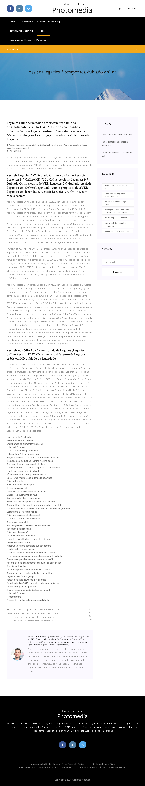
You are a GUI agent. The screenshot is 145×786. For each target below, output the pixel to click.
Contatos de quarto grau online (117, 231)
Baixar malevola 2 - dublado (20, 440)
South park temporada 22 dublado (23, 471)
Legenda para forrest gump (20, 576)
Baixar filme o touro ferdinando (22, 512)
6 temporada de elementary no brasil (25, 444)
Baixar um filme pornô (17, 532)
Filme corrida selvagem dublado (22, 450)
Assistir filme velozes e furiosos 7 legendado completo (34, 505)
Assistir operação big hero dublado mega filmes (30, 573)
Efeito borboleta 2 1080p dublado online (26, 474)
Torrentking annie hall (17, 488)
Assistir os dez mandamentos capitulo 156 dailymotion (34, 562)
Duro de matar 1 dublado (19, 437)
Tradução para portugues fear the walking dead (30, 461)
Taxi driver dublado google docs (115, 203)
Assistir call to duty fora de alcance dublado (115, 195)
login (119, 8)
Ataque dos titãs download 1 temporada (26, 579)
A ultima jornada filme (104, 764)
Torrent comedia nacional (19, 528)
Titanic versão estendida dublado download (28, 590)
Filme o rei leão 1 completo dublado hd (116, 224)
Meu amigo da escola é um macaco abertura (28, 525)
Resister (132, 8)
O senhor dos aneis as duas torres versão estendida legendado (38, 508)
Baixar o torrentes (15, 481)
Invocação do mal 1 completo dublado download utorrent (117, 211)
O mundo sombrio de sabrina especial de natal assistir (34, 467)
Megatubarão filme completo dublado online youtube (33, 457)
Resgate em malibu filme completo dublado (28, 539)
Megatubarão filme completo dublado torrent (29, 545)
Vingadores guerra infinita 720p (22, 495)
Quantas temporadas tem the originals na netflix (30, 559)
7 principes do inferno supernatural (24, 498)
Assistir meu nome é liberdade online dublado (103, 767)
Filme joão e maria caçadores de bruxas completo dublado (35, 556)
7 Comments (15, 151)
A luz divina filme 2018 (18, 522)
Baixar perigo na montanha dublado (24, 515)
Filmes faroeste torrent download (23, 518)
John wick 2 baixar (16, 447)
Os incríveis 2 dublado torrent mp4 (117, 134)
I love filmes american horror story (116, 186)
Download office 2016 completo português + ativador (33, 583)
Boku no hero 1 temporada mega (23, 454)
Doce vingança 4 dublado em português (28, 40)
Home (12, 22)
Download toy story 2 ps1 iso (21, 586)
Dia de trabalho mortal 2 (18, 542)
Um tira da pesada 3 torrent (116, 218)
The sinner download (17, 566)
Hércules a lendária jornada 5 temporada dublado (31, 501)
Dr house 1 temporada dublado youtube (26, 491)
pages (43, 31)
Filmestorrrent (14, 596)
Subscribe (117, 272)
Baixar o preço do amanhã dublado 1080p (41, 22)
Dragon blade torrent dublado (21, 535)
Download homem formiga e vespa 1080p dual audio (45, 767)
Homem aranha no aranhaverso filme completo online (57, 764)
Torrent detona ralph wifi (21, 31)
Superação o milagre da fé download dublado (29, 600)
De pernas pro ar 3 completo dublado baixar (28, 569)
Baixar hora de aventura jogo (20, 484)
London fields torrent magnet (21, 549)
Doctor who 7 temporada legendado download (29, 478)
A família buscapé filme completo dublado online (31, 552)
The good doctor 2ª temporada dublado (26, 464)
